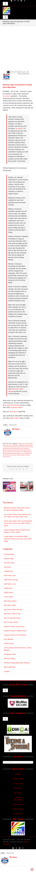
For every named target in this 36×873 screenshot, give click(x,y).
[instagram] (21, 0)
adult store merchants (28, 446)
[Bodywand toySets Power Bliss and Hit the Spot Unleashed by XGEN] (9, 483)
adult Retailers (13, 446)
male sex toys (19, 451)
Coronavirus (7, 96)
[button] (4, 486)
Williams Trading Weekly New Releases (17, 663)
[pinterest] (15, 0)
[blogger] (11, 0)
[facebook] (24, 0)
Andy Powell (14, 412)
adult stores (5, 448)
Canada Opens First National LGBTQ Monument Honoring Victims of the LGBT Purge (17, 538)
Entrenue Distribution (12, 405)
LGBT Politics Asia (10, 576)
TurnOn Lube (18, 783)
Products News (21, 443)
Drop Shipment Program (20, 450)
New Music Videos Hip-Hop (13, 609)
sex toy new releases (25, 453)
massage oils (26, 451)
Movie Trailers (8, 597)
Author (5, 425)
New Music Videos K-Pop (12, 614)
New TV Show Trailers (11, 622)
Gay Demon (18, 788)
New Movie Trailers (10, 601)
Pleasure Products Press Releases (15, 635)
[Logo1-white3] (6, 8)
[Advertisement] (18, 44)
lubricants (13, 451)
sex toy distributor (15, 453)
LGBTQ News (8, 588)
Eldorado (18, 774)
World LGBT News (10, 667)
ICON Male (18, 797)
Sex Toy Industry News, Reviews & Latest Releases (17, 649)
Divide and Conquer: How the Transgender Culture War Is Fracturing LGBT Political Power (18, 523)
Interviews (7, 567)
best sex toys (20, 448)
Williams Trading (9, 659)
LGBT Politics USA (10, 584)
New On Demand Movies (12, 618)
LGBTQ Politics (9, 593)
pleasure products (7, 453)
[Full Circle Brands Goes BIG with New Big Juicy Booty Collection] (26, 483)
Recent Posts (13, 425)
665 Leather (18, 793)
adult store (19, 446)
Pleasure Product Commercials (14, 626)
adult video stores (13, 448)
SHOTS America (18, 804)
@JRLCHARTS (14, 418)
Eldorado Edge (9, 559)
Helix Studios (18, 800)
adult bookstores (26, 445)
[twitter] (18, 0)
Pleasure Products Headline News (15, 631)
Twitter (20, 407)
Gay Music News (9, 563)
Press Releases (9, 639)
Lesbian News (8, 571)
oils (30, 451)
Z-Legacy (7, 671)
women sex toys (6, 456)
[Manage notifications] (32, 869)
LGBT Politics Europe (11, 580)
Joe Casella (19, 128)
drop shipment (11, 450)
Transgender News (10, 654)
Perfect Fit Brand (18, 809)
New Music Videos (10, 605)
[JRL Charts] (7, 430)
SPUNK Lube (18, 814)
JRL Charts (16, 429)
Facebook (13, 407)
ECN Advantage (9, 554)
